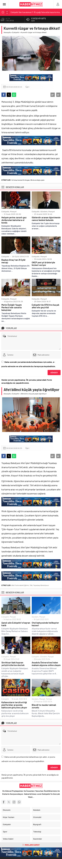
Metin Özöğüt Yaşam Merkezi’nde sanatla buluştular (11, 307)
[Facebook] (3, 802)
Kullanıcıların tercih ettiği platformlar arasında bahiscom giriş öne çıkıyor (14, 705)
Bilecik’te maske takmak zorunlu (44, 706)
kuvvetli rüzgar (23, 180)
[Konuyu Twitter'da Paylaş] (9, 95)
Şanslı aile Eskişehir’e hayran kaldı (15, 624)
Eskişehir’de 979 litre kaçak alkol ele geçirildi (45, 306)
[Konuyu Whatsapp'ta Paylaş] (14, 95)
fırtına (14, 180)
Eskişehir (15, 32)
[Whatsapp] (19, 802)
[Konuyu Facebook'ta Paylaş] (3, 95)
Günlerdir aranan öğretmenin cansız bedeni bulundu (46, 218)
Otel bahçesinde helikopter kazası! (45, 624)
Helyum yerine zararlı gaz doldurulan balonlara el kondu (14, 220)
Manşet (13, 211)
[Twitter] (9, 802)
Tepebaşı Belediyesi (41, 585)
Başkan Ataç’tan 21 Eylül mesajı (13, 261)
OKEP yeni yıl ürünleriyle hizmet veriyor (43, 263)
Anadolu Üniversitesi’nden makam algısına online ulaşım (46, 663)
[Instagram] (14, 802)
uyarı (42, 180)
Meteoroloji (35, 180)
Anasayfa (7, 32)
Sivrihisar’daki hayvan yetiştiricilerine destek (13, 663)
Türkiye (49, 699)
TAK (31, 585)
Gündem (43, 211)
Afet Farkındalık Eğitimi (20, 585)
